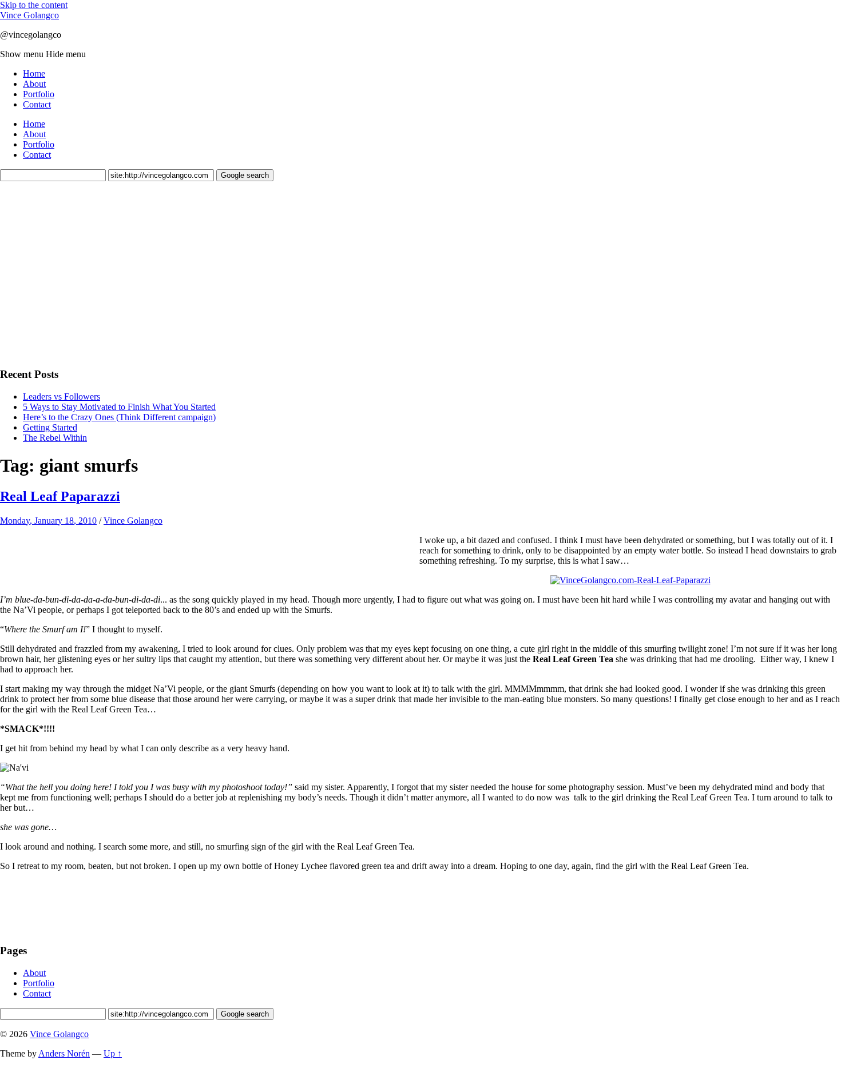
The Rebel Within (55, 438)
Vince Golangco (29, 15)
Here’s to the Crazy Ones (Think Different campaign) (119, 417)
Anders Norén (64, 1053)
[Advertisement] (86, 272)
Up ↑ (113, 1053)
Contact (37, 104)
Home (34, 73)
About (34, 84)
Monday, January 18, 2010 (48, 520)
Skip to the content (34, 5)
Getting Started (50, 427)
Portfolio (38, 94)
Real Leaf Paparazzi (60, 496)
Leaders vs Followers (61, 396)
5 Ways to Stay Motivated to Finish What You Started (119, 407)
